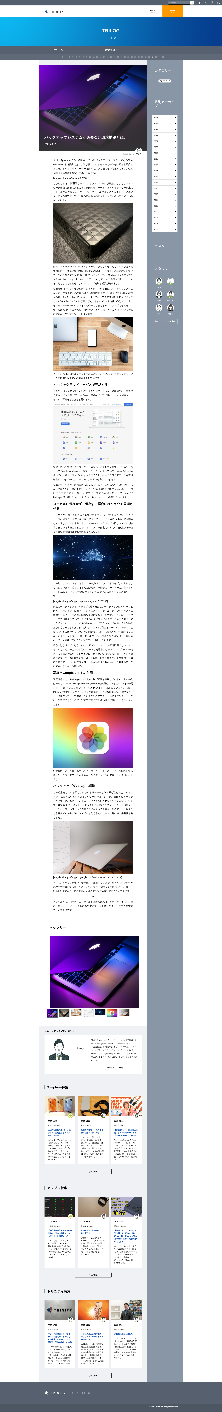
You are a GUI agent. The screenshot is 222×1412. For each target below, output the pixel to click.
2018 (156, 159)
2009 (156, 212)
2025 (156, 118)
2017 (156, 165)
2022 (156, 135)
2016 (156, 171)
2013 (156, 188)
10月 (62, 49)
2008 (156, 218)
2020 (156, 147)
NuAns (109, 1047)
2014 (156, 182)
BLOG (172, 11)
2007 (156, 224)
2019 (156, 153)
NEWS (152, 11)
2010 (156, 206)
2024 (156, 124)
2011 (156, 200)
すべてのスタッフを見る (165, 321)
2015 (156, 177)
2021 (156, 141)
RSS (218, 3)
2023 (156, 130)
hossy (131, 154)
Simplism (97, 1047)
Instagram (212, 3)
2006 (156, 230)
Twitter (205, 3)
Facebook (199, 3)
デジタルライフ (165, 81)
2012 (156, 194)
